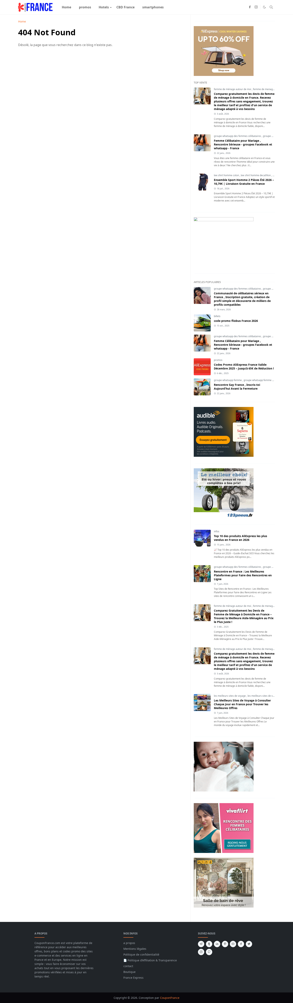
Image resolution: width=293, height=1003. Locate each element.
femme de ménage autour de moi (233, 89)
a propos (129, 943)
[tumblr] (209, 944)
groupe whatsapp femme (228, 380)
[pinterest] (225, 944)
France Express (133, 977)
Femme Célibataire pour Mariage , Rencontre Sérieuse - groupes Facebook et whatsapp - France (243, 144)
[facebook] (250, 7)
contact (128, 966)
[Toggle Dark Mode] (264, 7)
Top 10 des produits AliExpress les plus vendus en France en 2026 (240, 538)
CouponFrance (169, 998)
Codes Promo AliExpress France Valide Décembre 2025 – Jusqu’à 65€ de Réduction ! (244, 366)
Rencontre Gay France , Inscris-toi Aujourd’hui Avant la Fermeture (237, 386)
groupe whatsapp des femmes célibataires (238, 136)
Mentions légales (134, 949)
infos (216, 531)
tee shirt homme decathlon (256, 175)
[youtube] (233, 944)
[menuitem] (66, 7)
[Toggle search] (271, 7)
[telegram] (201, 944)
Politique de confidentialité (141, 954)
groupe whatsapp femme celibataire (264, 380)
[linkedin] (217, 944)
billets (217, 316)
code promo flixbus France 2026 (236, 321)
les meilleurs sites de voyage (230, 695)
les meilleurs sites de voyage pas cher (269, 695)
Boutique (129, 972)
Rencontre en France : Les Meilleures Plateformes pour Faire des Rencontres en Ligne (243, 575)
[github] (209, 952)
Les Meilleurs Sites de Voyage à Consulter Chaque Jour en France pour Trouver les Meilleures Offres (242, 704)
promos (218, 360)
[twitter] (249, 944)
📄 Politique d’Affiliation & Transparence (150, 960)
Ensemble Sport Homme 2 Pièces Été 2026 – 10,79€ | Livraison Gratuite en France (244, 182)
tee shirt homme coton (227, 175)
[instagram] (256, 7)
